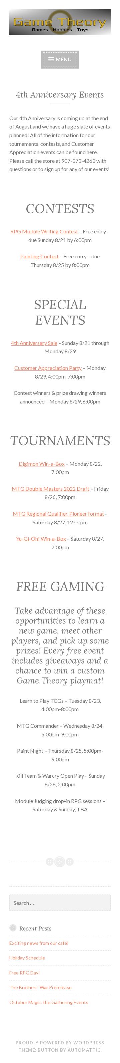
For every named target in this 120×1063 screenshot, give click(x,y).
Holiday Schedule (27, 957)
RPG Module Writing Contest (44, 231)
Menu (64, 59)
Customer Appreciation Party (48, 368)
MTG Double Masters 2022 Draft (50, 488)
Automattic (84, 1050)
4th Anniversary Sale (34, 343)
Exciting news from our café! (39, 943)
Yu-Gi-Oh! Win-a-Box (41, 538)
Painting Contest (39, 256)
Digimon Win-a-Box (42, 463)
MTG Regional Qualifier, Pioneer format (58, 513)
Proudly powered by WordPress (60, 1042)
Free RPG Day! (24, 972)
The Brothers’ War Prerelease (40, 987)
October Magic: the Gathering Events (48, 1002)
